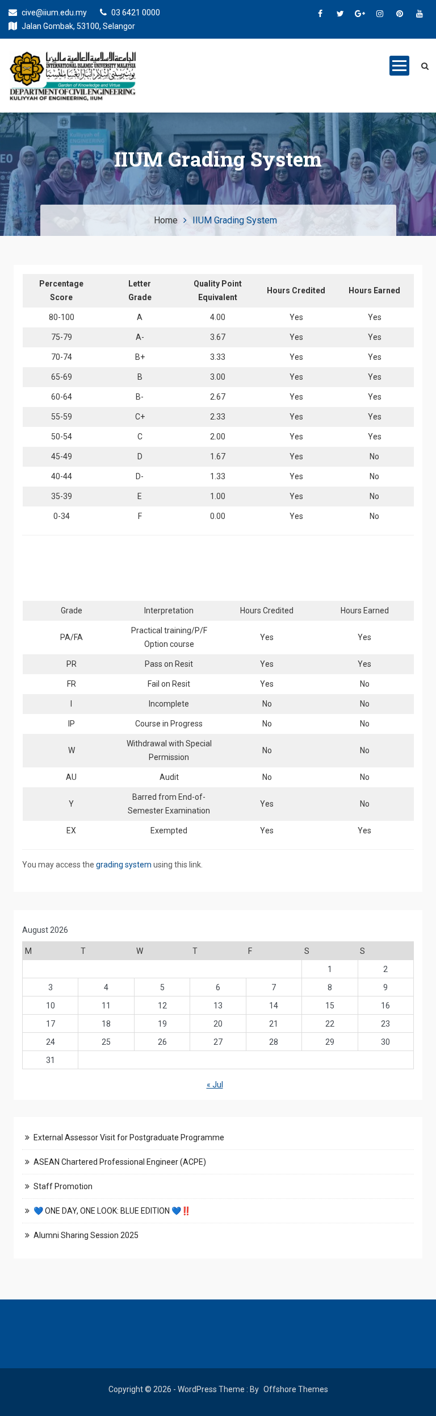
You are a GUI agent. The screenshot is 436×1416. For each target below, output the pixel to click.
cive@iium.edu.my (53, 12)
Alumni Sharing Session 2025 (86, 1235)
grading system (124, 864)
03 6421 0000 (135, 12)
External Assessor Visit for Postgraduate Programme (128, 1137)
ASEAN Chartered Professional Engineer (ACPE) (119, 1161)
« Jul (215, 1084)
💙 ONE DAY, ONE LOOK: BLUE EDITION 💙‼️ (112, 1210)
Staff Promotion (63, 1186)
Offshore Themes (295, 1389)
